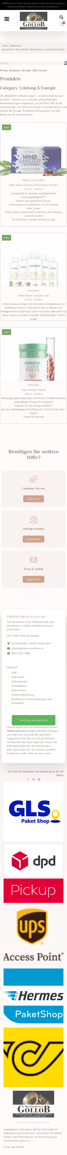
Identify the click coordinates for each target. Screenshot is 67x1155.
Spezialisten (36, 49)
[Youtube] (39, 779)
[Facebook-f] (28, 779)
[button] (61, 17)
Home (5, 45)
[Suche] (65, 63)
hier (28, 1140)
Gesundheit (22, 49)
